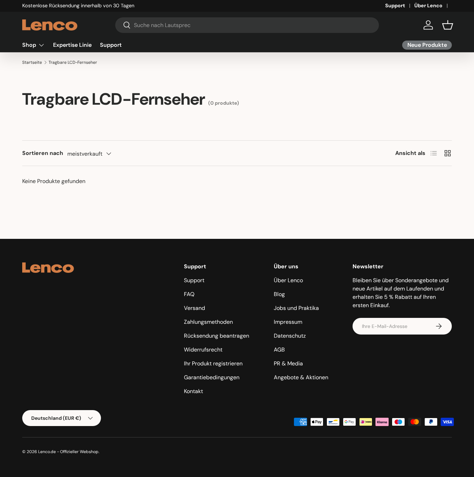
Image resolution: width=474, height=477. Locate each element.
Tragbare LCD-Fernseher (73, 62)
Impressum (288, 322)
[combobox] (247, 25)
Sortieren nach (42, 153)
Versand (194, 308)
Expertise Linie (72, 45)
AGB (279, 349)
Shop (29, 45)
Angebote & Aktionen (301, 377)
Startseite (32, 62)
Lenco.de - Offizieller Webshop (68, 451)
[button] (447, 25)
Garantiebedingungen (211, 377)
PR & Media (288, 363)
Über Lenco (428, 5)
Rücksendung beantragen (216, 335)
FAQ (189, 294)
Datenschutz (290, 335)
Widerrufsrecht (203, 349)
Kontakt (193, 391)
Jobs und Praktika (296, 308)
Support (395, 5)
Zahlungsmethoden (208, 322)
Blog (279, 294)
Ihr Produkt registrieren (213, 363)
